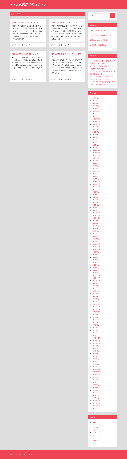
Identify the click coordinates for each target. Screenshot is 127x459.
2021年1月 (96, 273)
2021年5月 (96, 262)
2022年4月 (96, 234)
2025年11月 (97, 122)
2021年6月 (96, 260)
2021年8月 (96, 255)
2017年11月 (97, 372)
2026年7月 (96, 101)
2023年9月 (96, 189)
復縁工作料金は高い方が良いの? (25, 54)
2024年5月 (96, 168)
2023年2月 (96, 208)
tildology (96, 440)
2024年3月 (96, 174)
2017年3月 (96, 393)
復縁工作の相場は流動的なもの (64, 22)
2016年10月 (97, 406)
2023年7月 (96, 195)
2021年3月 (96, 268)
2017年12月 (97, 369)
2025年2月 (96, 145)
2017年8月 (96, 380)
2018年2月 (96, 364)
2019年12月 (97, 307)
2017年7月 (96, 382)
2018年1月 (96, 367)
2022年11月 (97, 215)
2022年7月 (96, 226)
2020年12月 (97, 275)
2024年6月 (96, 166)
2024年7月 (96, 163)
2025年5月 (96, 137)
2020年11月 (97, 278)
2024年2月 (96, 176)
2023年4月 (96, 202)
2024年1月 (96, 179)
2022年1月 (96, 241)
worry (95, 443)
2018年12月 (97, 338)
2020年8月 (96, 286)
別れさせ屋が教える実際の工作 (100, 35)
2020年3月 (96, 299)
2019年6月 (96, 322)
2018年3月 (96, 361)
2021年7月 (96, 257)
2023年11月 (97, 184)
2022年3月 (96, 236)
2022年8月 (96, 223)
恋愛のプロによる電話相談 (99, 40)
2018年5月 (96, 356)
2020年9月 (96, 283)
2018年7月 (96, 351)
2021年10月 (97, 249)
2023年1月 (96, 210)
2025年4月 (96, 140)
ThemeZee (32, 454)
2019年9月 (96, 315)
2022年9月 (96, 221)
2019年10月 (97, 312)
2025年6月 (96, 135)
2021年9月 (96, 252)
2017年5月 (96, 388)
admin (30, 45)
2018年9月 (96, 346)
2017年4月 (96, 390)
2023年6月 (96, 197)
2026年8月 (96, 98)
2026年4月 (96, 108)
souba (95, 438)
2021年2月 (96, 270)
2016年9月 (96, 408)
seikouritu (96, 435)
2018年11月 (97, 341)
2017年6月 (96, 385)
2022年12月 (97, 213)
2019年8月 (96, 317)
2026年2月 (96, 114)
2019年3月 (96, 330)
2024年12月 (97, 150)
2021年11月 (97, 247)
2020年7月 (96, 288)
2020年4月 (96, 296)
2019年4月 (96, 328)
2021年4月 (96, 265)
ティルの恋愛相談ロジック (28, 4)
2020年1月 (96, 304)
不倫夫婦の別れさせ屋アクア (100, 30)
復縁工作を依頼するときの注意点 (26, 22)
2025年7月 (96, 132)
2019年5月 (96, 325)
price (94, 433)
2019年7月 (96, 320)
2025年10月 (97, 124)
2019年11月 (97, 309)
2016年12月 (97, 401)
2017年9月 (96, 377)
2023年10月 (97, 187)
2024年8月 (96, 161)
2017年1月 (96, 398)
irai (94, 430)
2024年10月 (97, 155)
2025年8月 (96, 129)
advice (95, 422)
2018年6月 (96, 354)
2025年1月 (96, 148)
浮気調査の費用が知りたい (99, 45)
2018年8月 (96, 348)
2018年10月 (97, 343)
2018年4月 (96, 359)
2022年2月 (96, 239)
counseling (96, 425)
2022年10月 (97, 218)
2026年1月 (96, 116)
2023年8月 (96, 192)
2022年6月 (96, 228)
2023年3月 (96, 205)
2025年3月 (96, 142)
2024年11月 (97, 153)
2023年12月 (97, 182)
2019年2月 (96, 333)
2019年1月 (96, 335)
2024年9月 (96, 158)
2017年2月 (96, 395)
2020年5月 (96, 294)
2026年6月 (96, 103)
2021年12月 (97, 244)
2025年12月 (97, 119)
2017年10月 (97, 374)
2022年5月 (96, 231)
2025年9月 (96, 127)
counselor (96, 427)
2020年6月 (96, 291)
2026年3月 (96, 111)
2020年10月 (97, 281)
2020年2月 (96, 301)
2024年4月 (96, 171)
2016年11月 (97, 403)
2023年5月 (96, 200)
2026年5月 (96, 106)
